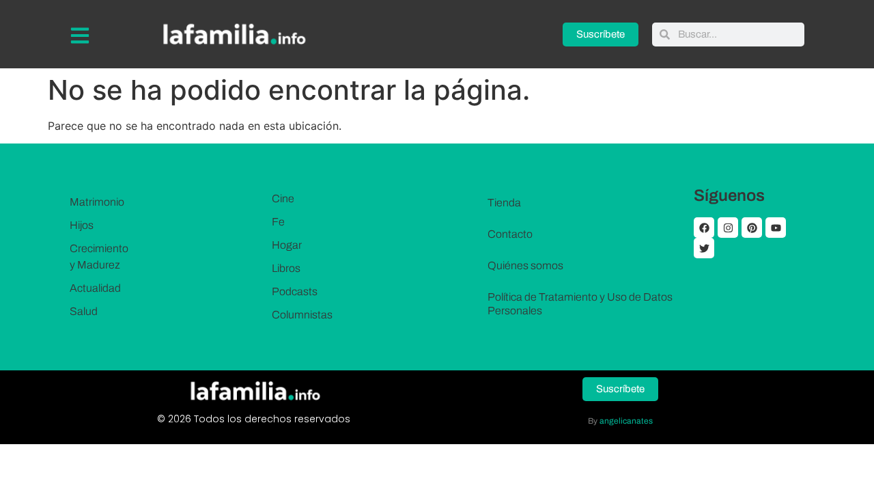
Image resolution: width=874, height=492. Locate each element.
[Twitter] (704, 248)
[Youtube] (775, 227)
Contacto (510, 234)
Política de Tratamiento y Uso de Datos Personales (580, 303)
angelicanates (626, 421)
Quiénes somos (525, 265)
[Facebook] (704, 227)
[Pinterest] (752, 227)
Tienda (504, 202)
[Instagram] (728, 227)
